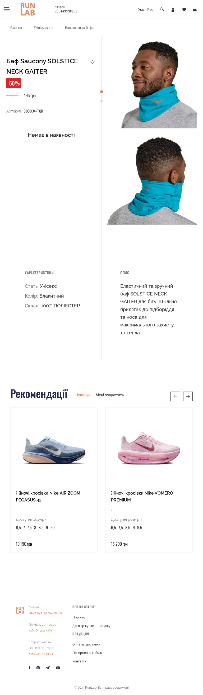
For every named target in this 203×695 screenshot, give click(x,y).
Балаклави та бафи (79, 28)
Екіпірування (43, 28)
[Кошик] (195, 9)
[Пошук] (162, 9)
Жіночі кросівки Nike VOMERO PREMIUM (142, 497)
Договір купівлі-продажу (91, 626)
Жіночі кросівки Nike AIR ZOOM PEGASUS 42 (48, 497)
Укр (141, 9)
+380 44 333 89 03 (41, 654)
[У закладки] (92, 61)
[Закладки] (184, 9)
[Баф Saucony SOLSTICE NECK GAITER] (151, 82)
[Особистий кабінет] (173, 9)
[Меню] (7, 9)
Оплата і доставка (86, 644)
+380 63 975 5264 (40, 630)
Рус (150, 9)
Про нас (78, 617)
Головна (16, 28)
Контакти (79, 661)
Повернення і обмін (87, 653)
